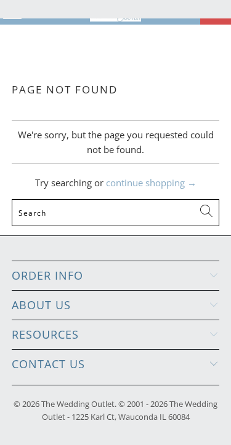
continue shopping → (151, 182)
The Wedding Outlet (78, 403)
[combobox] (115, 212)
